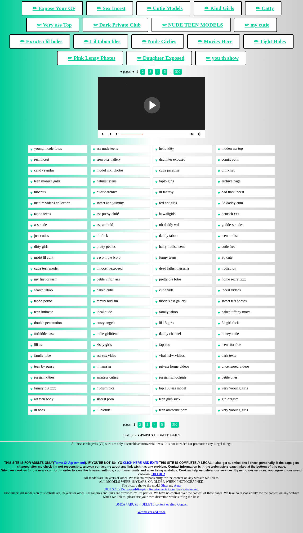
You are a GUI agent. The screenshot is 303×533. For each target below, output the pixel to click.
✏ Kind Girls (219, 8)
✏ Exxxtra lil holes (41, 41)
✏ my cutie (257, 25)
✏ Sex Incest (111, 8)
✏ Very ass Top (54, 25)
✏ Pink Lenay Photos (92, 58)
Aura (177, 485)
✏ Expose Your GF (54, 8)
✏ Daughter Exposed (160, 58)
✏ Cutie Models (165, 8)
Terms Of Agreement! (69, 463)
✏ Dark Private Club (117, 25)
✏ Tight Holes (270, 41)
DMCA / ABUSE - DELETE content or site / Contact (151, 504)
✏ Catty (265, 8)
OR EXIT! (158, 474)
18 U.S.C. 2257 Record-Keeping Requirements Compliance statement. (151, 489)
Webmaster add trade (151, 512)
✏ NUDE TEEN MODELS (192, 25)
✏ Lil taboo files (102, 41)
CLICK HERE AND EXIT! (140, 463)
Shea (164, 485)
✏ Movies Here (215, 41)
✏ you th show (222, 58)
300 (177, 71)
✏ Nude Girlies (159, 41)
